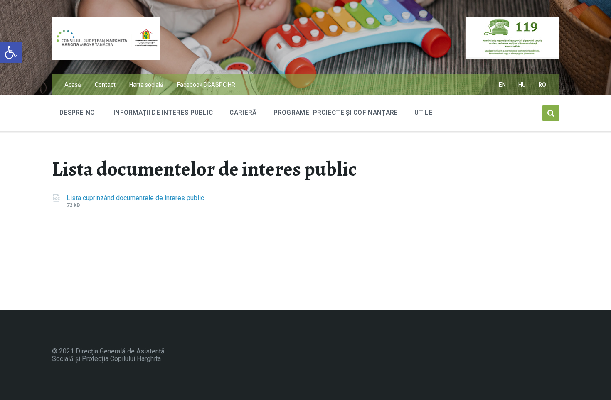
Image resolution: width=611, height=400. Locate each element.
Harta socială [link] (146, 84)
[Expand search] (550, 113)
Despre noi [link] (78, 112)
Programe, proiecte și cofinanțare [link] (335, 112)
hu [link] (522, 84)
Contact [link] (105, 84)
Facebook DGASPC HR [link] (206, 84)
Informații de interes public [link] (163, 112)
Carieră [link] (242, 112)
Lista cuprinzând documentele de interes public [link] (135, 198)
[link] (11, 52)
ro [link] (542, 84)
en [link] (502, 84)
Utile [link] (423, 112)
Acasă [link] (72, 84)
